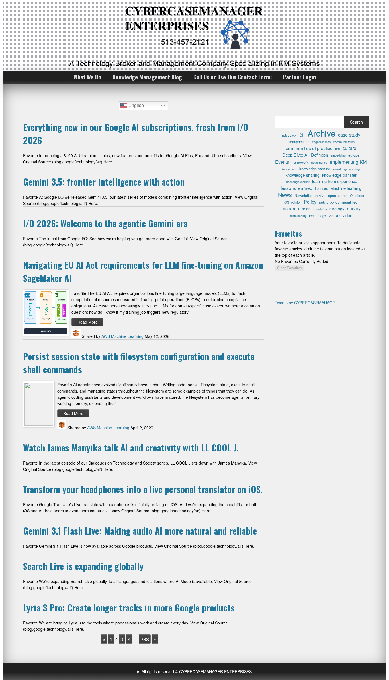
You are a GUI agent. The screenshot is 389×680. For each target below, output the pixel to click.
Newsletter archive (309, 195)
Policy (310, 202)
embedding (338, 155)
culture (349, 148)
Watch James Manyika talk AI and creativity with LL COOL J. (130, 447)
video (347, 215)
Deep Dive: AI (295, 155)
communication (344, 141)
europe (353, 155)
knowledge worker (297, 181)
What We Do (87, 77)
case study (349, 135)
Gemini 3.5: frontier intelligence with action (104, 181)
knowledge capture (314, 168)
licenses (321, 188)
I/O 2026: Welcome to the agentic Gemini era (105, 223)
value (334, 215)
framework (300, 162)
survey (354, 209)
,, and (195, 671)
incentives (289, 169)
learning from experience (334, 181)
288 (144, 639)
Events (282, 162)
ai (302, 133)
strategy (337, 208)
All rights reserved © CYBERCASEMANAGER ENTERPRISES (197, 671)
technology (317, 215)
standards (320, 209)
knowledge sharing (303, 175)
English (135, 105)
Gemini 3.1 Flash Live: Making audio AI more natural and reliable (140, 530)
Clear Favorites (289, 268)
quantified (349, 202)
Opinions (357, 195)
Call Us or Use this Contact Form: (232, 77)
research (290, 208)
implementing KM (348, 162)
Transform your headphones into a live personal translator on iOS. (143, 489)
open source (337, 195)
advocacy (289, 135)
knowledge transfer (339, 175)
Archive (321, 133)
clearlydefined (299, 141)
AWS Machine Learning (122, 336)
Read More (87, 322)
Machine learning (345, 188)
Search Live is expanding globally (83, 565)
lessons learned (296, 188)
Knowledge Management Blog (147, 77)
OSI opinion (292, 202)
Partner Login (299, 77)
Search (356, 122)
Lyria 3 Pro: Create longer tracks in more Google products (129, 607)
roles (306, 208)
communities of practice (309, 148)
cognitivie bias (321, 141)
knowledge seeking (346, 169)
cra (337, 148)
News (285, 195)
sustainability (298, 215)
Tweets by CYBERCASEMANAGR (305, 302)
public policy (329, 202)
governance (319, 162)
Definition (319, 155)
